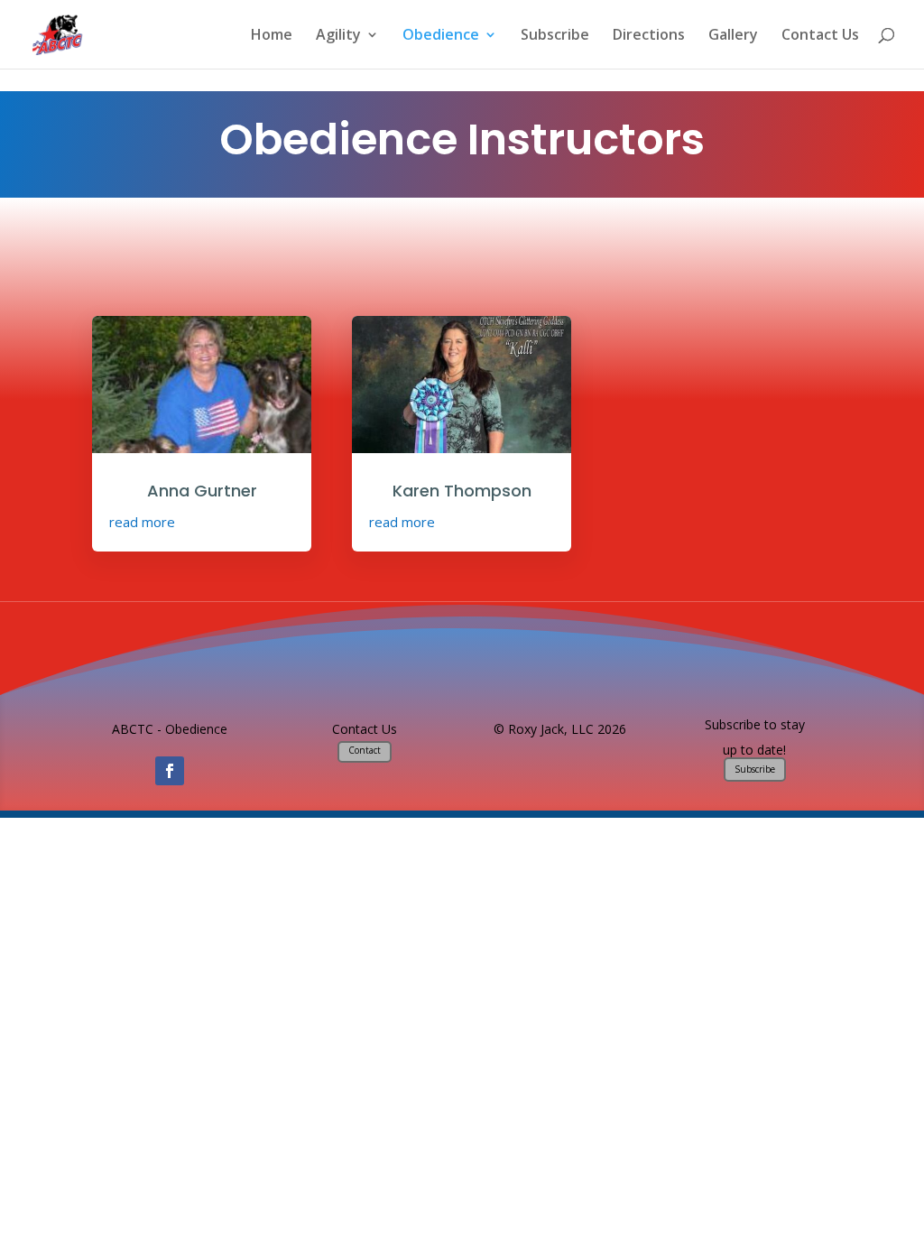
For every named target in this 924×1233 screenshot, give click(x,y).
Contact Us (820, 36)
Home (271, 36)
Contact (364, 750)
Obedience (440, 36)
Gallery (733, 36)
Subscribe (555, 36)
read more (142, 522)
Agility (338, 36)
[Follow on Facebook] (169, 770)
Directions (649, 36)
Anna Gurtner (202, 490)
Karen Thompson (462, 490)
